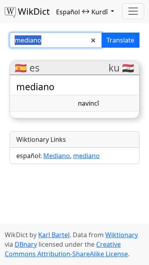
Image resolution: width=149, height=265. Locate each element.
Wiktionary (121, 234)
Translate (120, 40)
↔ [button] (82, 11)
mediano (86, 155)
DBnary (26, 244)
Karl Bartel (54, 234)
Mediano (56, 155)
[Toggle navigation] (133, 11)
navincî (88, 103)
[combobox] (56, 40)
